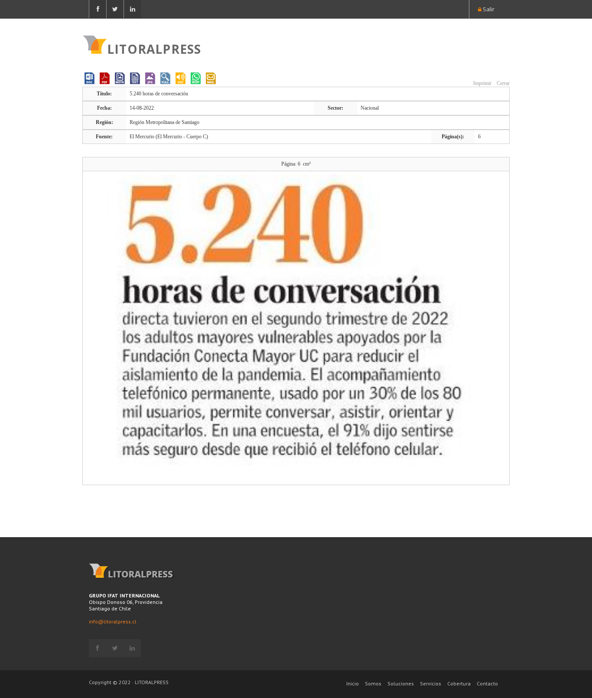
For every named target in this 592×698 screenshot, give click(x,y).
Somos (373, 683)
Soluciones (400, 683)
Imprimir (481, 83)
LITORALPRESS (154, 48)
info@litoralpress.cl (113, 621)
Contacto (487, 683)
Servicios (430, 683)
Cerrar (502, 83)
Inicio (352, 683)
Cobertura (459, 683)
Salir (487, 9)
